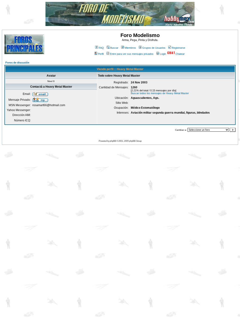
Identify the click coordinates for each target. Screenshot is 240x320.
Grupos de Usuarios (153, 47)
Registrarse (178, 47)
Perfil (101, 53)
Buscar (114, 47)
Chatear (180, 53)
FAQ (101, 47)
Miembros (130, 47)
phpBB (113, 141)
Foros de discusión (17, 62)
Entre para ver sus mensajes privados (132, 53)
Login (163, 53)
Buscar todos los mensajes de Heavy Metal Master (160, 93)
